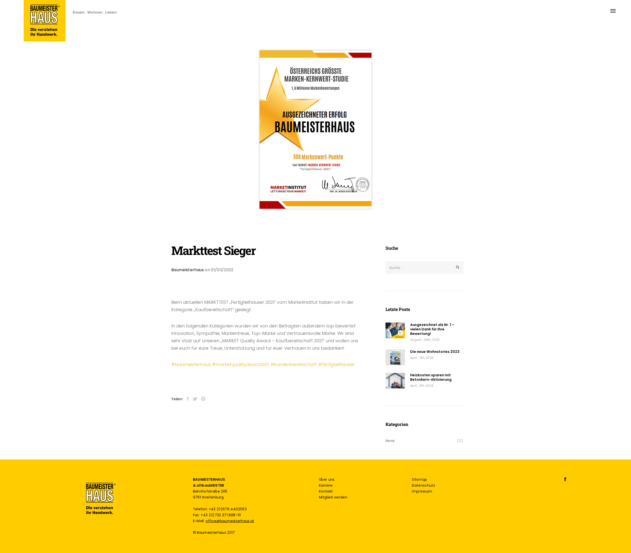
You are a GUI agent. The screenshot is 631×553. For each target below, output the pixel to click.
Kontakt (326, 491)
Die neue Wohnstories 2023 (434, 351)
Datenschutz (423, 485)
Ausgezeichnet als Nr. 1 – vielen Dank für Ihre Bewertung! (432, 329)
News (390, 440)
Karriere (326, 485)
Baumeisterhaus (187, 270)
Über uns (327, 479)
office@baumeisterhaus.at (230, 520)
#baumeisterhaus (191, 364)
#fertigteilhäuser (336, 364)
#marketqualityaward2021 (240, 364)
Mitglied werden (333, 497)
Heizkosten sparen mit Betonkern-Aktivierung (431, 377)
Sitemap (419, 479)
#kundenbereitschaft (293, 364)
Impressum (422, 491)
